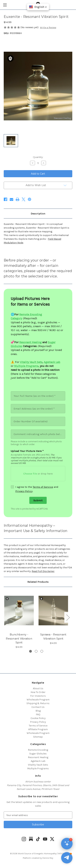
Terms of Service (43, 486)
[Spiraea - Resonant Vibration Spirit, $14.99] (53, 610)
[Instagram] (24, 839)
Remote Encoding (38, 749)
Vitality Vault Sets (38, 764)
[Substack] (31, 839)
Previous (4, 617)
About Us (38, 688)
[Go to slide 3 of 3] (41, 651)
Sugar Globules (38, 753)
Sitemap (38, 736)
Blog (38, 710)
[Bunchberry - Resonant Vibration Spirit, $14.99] (19, 610)
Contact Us (38, 707)
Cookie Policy (38, 718)
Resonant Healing (38, 757)
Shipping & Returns (38, 703)
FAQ (38, 714)
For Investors (38, 695)
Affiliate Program (38, 729)
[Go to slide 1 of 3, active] (30, 651)
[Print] (17, 199)
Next (67, 617)
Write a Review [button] (48, 27)
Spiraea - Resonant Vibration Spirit (53, 636)
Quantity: (38, 157)
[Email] (11, 199)
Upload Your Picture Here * (27, 451)
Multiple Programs (38, 768)
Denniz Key (47, 858)
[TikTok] (38, 839)
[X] (23, 199)
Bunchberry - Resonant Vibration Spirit (19, 638)
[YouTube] (45, 839)
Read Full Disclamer (43, 571)
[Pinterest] (29, 199)
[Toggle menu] (5, 5)
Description (38, 213)
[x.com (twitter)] (52, 839)
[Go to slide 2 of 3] (36, 651)
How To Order (38, 692)
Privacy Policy (24, 491)
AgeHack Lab (38, 761)
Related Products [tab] (38, 581)
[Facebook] (5, 199)
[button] (66, 857)
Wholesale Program (38, 699)
